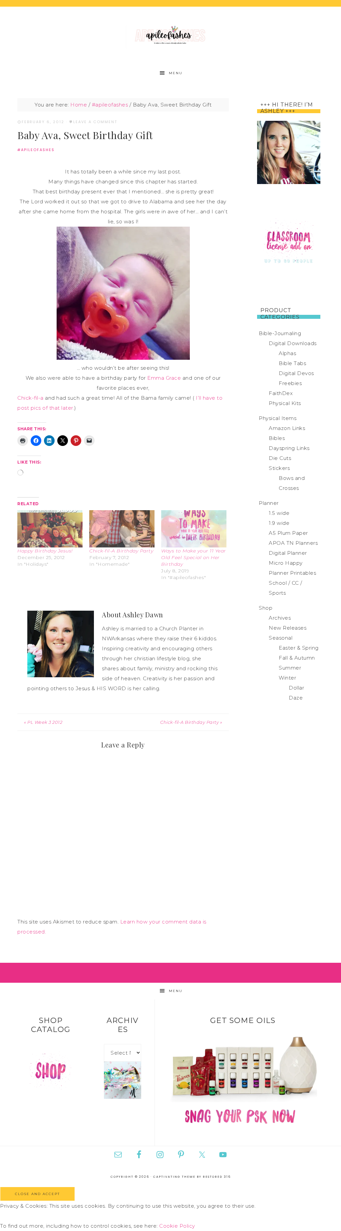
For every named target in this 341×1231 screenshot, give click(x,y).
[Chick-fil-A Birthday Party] (122, 528)
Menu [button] (175, 73)
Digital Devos (296, 373)
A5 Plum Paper (288, 533)
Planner (269, 503)
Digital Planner (288, 553)
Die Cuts (280, 458)
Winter (287, 678)
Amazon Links (287, 428)
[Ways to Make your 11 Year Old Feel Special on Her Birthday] (193, 528)
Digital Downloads (293, 343)
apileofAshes (170, 36)
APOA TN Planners (293, 543)
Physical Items (277, 418)
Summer (290, 668)
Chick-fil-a (30, 398)
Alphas (287, 353)
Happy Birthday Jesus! (45, 551)
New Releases (287, 628)
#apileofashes (36, 149)
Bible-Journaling (280, 333)
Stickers (279, 468)
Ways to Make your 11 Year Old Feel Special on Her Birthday (193, 557)
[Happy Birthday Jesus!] (50, 528)
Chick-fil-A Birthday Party (121, 551)
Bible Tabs (292, 363)
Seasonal (280, 638)
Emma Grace (164, 378)
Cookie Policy (177, 1226)
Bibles (277, 438)
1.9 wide (279, 523)
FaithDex (281, 393)
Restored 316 (217, 1177)
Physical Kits (285, 403)
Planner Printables (292, 573)
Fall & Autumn (297, 658)
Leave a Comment (95, 121)
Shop (265, 608)
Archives (280, 618)
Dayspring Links (289, 448)
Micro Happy (286, 563)
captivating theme (174, 1177)
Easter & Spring (299, 648)
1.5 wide (279, 513)
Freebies (290, 383)
